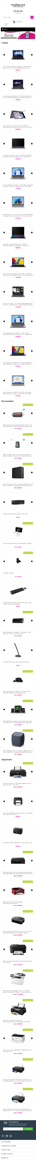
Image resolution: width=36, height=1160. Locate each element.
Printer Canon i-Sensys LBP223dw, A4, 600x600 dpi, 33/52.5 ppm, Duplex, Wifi (17, 1050)
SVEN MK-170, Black (8, 573)
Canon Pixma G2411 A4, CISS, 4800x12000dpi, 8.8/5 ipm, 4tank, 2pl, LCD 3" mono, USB (17, 784)
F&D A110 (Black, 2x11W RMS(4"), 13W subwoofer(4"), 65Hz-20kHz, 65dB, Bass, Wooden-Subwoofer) (17, 692)
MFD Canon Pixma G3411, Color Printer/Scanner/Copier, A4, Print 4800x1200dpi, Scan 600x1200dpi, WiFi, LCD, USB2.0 (17, 873)
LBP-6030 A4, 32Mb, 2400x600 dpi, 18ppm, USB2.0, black (17, 842)
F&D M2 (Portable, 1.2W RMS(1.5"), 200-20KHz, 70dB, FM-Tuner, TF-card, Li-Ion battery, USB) (17, 633)
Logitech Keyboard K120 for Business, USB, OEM (15, 513)
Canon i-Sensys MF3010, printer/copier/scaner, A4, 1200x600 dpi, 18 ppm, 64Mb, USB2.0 (17, 813)
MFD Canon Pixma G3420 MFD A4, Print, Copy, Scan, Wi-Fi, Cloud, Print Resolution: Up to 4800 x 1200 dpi (17, 932)
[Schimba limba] (4, 24)
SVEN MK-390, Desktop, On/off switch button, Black (16, 662)
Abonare (28, 1129)
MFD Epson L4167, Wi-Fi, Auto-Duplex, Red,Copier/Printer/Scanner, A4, (13, 902)
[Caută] (32, 17)
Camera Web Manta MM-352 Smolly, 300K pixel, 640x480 (17, 543)
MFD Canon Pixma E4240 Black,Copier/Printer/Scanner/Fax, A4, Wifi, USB (17, 962)
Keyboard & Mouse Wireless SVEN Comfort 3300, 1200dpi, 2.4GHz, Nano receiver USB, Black (17, 603)
